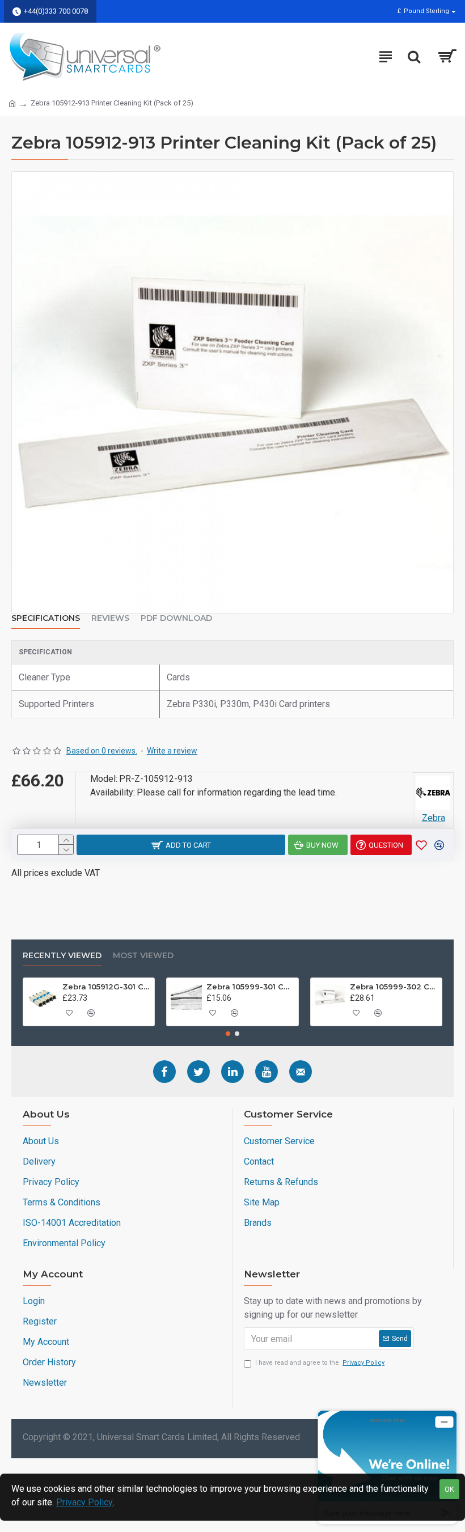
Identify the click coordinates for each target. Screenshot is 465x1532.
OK (449, 1489)
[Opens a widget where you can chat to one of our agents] (387, 1467)
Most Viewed (143, 955)
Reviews (110, 618)
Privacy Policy (84, 1502)
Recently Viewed (62, 955)
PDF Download (176, 618)
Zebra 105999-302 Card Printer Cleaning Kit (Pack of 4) (394, 986)
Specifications (45, 618)
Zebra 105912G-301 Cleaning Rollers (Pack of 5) (106, 986)
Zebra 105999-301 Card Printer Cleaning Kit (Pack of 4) (250, 986)
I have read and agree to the (319, 1362)
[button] (228, 1033)
